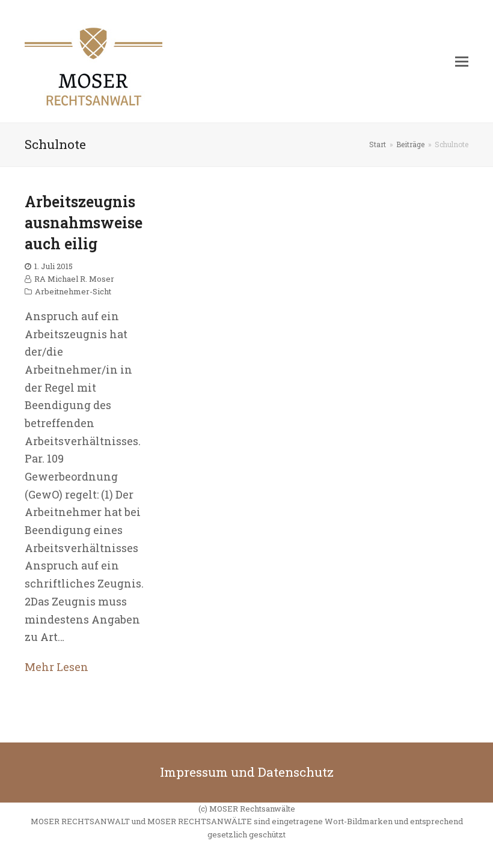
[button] (461, 61)
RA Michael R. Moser (74, 278)
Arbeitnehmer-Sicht (73, 291)
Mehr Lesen (56, 667)
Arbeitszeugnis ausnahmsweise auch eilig (83, 223)
